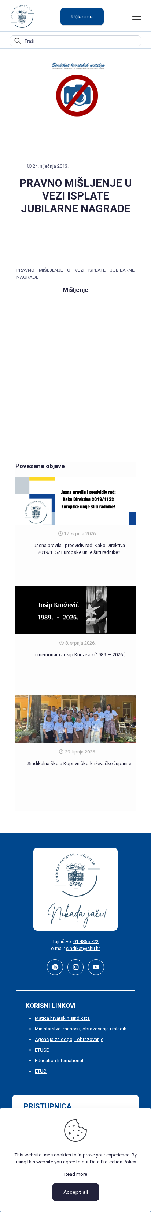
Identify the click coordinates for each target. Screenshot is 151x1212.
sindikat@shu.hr (83, 948)
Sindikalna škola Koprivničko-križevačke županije (79, 763)
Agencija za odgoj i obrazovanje (69, 1039)
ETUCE (42, 1050)
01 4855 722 (86, 941)
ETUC (41, 1071)
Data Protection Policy (113, 1161)
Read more (75, 1174)
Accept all (75, 1192)
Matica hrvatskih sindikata (62, 1018)
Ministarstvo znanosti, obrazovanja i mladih (80, 1028)
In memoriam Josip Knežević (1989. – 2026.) (79, 654)
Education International (59, 1060)
